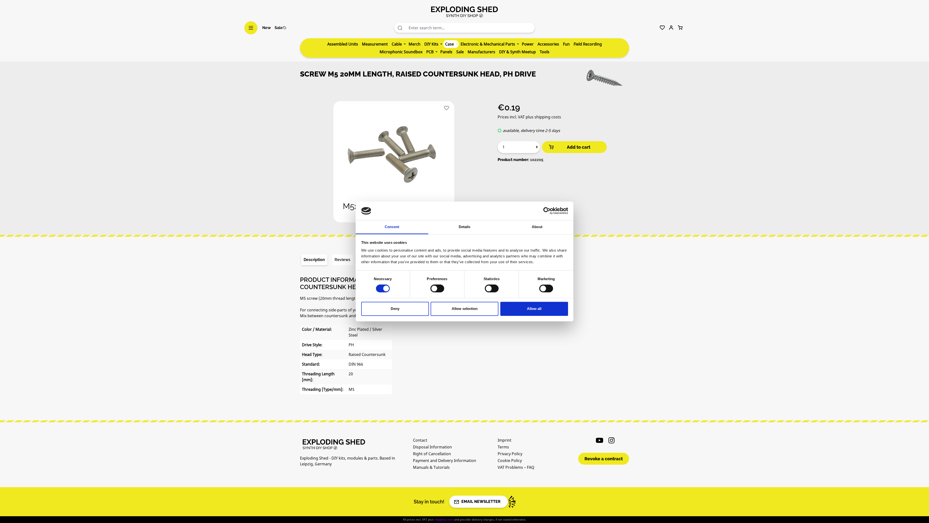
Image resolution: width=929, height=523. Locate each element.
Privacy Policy (510, 453)
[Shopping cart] (680, 28)
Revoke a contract (603, 458)
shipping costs (443, 519)
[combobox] (470, 28)
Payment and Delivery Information (444, 460)
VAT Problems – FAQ (516, 467)
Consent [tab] (392, 227)
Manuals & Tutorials (431, 467)
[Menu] (250, 27)
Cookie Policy (510, 460)
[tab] (314, 259)
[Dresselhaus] (605, 79)
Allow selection (465, 309)
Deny (395, 309)
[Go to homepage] (464, 11)
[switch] (437, 288)
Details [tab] (465, 227)
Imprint (504, 440)
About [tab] (537, 227)
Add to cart (578, 147)
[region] (394, 163)
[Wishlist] (662, 28)
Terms (503, 447)
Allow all (534, 309)
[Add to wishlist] (446, 108)
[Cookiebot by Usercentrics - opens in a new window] (547, 211)
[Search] (400, 28)
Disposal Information (432, 447)
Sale (279, 27)
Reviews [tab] (342, 259)
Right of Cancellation (432, 453)
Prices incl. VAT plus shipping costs (529, 117)
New (266, 27)
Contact (420, 440)
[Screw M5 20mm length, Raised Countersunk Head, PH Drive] (393, 161)
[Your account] (671, 28)
